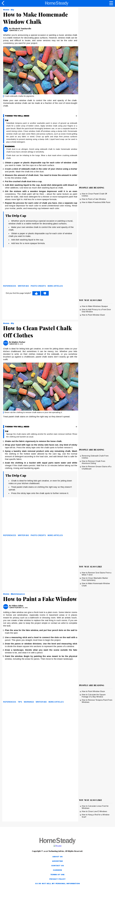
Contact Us (57, 866)
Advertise (57, 861)
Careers (57, 870)
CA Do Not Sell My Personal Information (57, 883)
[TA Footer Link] (57, 846)
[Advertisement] (23, 266)
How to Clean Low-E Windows (94, 811)
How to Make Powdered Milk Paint (96, 202)
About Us (57, 857)
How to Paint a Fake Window (94, 199)
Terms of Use (57, 874)
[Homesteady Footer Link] (57, 841)
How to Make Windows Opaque (95, 306)
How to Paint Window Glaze (93, 315)
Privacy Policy (57, 879)
